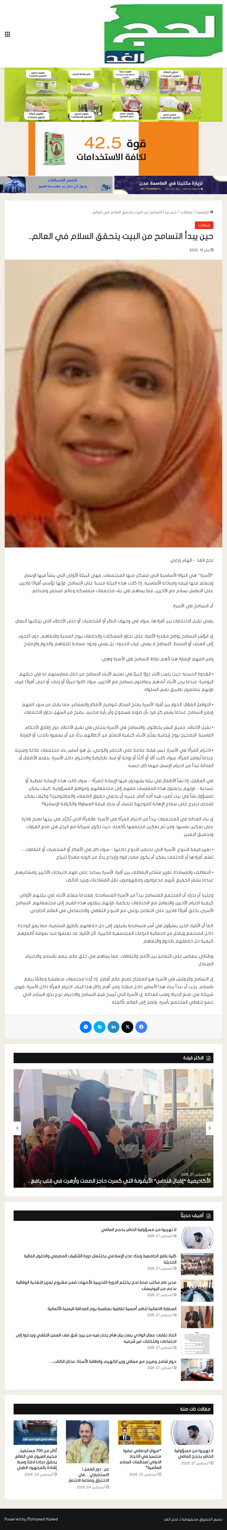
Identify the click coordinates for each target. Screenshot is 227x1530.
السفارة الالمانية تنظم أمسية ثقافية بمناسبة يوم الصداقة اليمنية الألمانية (112, 1309)
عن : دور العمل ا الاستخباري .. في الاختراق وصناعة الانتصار (88, 1475)
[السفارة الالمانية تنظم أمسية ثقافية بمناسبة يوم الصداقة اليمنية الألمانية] (197, 1317)
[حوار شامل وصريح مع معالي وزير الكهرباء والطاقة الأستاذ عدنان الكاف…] (197, 1370)
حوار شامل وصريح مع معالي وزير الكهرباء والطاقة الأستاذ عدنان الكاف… (113, 1361)
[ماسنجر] (86, 1027)
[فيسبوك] (141, 1027)
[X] (127, 1027)
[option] (113, 1128)
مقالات (186, 212)
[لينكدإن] (113, 1027)
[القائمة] (7, 36)
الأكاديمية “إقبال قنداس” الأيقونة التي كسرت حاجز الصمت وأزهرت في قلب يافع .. (118, 1181)
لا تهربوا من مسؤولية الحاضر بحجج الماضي (138, 1229)
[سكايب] (100, 1027)
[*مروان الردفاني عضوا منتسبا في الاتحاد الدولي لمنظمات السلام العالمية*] (139, 1432)
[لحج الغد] (163, 33)
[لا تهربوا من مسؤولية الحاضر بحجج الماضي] (197, 1238)
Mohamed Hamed (42, 1519)
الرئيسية (203, 212)
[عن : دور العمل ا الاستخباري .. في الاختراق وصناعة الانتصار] (87, 1441)
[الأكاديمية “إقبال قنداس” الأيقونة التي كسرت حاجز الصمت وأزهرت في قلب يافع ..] (113, 1128)
